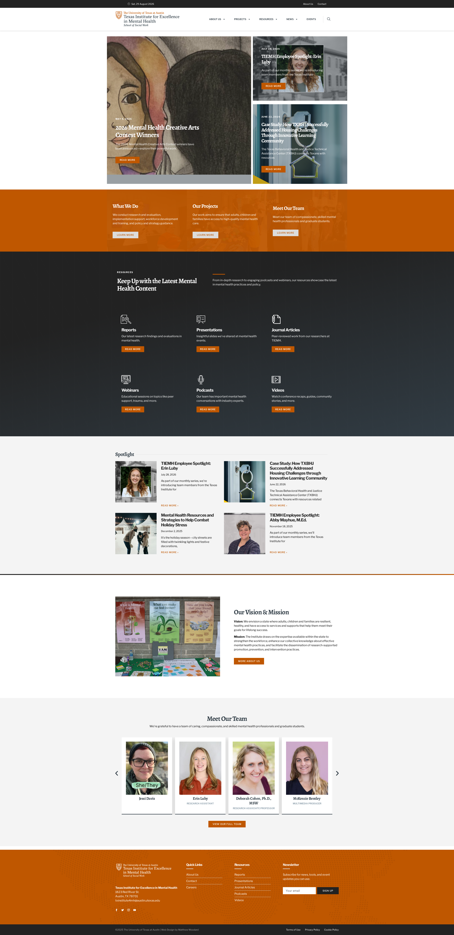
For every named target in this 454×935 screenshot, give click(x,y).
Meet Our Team (288, 208)
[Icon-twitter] (122, 910)
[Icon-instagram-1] (128, 910)
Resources (266, 19)
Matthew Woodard (188, 929)
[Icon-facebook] (116, 910)
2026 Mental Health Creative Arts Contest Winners (157, 131)
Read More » (170, 505)
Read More (133, 349)
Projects (240, 19)
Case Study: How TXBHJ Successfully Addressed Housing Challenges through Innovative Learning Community (294, 132)
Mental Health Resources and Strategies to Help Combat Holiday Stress (187, 520)
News (290, 19)
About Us (215, 19)
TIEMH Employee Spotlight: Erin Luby (291, 59)
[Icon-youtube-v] (134, 910)
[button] (326, 19)
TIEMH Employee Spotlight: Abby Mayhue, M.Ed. (294, 518)
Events (311, 19)
